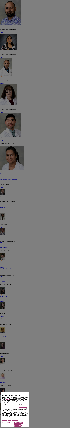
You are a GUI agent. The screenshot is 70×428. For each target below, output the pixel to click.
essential (8, 399)
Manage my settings (6, 422)
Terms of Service (15, 420)
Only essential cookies (18, 422)
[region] (15, 409)
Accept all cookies (17, 425)
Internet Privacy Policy (6, 420)
